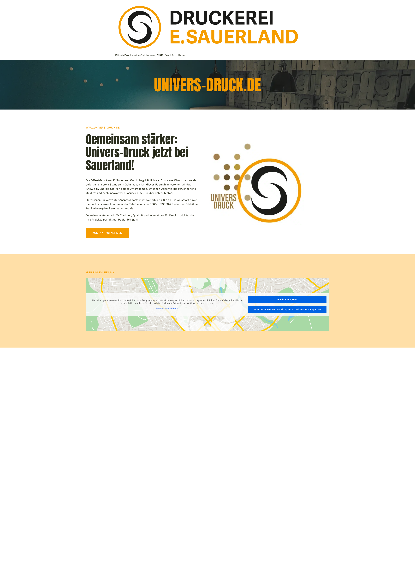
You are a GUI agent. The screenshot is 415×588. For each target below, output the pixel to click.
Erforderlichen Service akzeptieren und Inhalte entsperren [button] (287, 309)
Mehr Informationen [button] (167, 308)
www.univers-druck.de (103, 127)
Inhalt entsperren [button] (287, 299)
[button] (7, 581)
